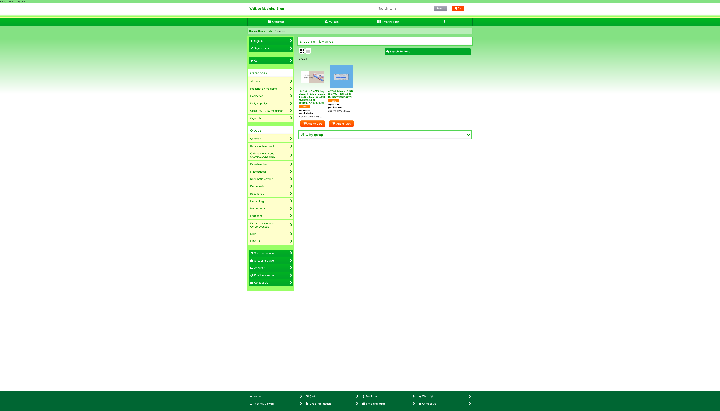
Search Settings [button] (400, 51)
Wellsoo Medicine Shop (266, 8)
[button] (444, 22)
